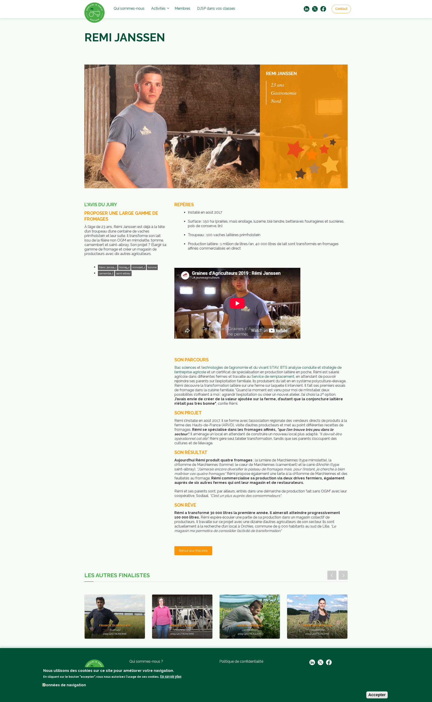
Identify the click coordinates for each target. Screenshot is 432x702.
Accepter (377, 695)
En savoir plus (170, 677)
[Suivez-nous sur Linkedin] (306, 9)
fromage (124, 267)
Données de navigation (64, 685)
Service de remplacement (273, 376)
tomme (152, 267)
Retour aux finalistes (193, 550)
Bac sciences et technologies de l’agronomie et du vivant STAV (226, 367)
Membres (182, 8)
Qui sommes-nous (129, 8)
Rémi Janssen (107, 267)
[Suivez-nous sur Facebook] (323, 9)
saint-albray (123, 273)
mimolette (138, 267)
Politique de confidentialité (241, 661)
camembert (106, 273)
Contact (341, 9)
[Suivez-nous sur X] (315, 9)
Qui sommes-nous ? (146, 661)
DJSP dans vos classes (216, 8)
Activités (158, 8)
